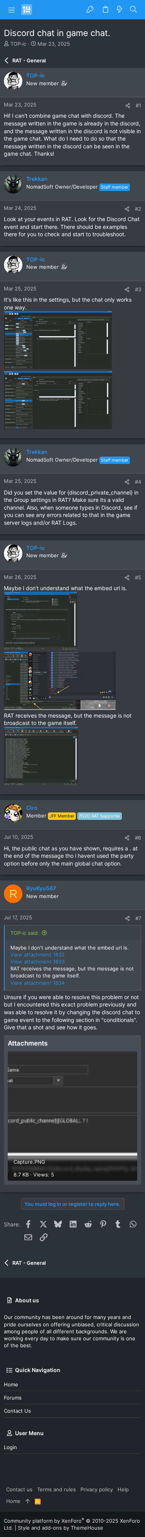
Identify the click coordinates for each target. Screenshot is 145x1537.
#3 (138, 289)
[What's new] (119, 9)
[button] (11, 10)
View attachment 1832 (37, 954)
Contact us (17, 1411)
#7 (138, 918)
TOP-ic (18, 44)
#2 (138, 209)
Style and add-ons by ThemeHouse (60, 1528)
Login (10, 1447)
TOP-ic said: (24, 933)
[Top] (27, 1501)
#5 (138, 577)
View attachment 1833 (37, 961)
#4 (138, 482)
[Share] (128, 105)
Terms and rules (56, 1489)
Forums (13, 1397)
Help (123, 1489)
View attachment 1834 (37, 983)
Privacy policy (96, 1489)
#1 (138, 105)
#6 (138, 838)
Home (11, 1384)
